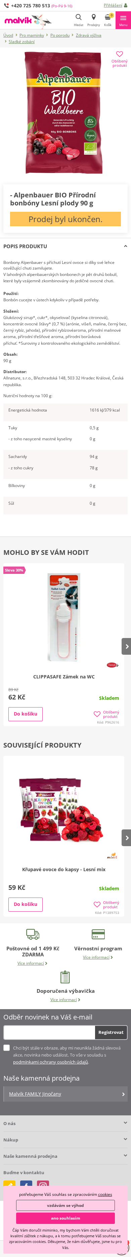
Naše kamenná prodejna (30, 1156)
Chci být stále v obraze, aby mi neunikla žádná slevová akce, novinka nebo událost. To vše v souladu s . (67, 1055)
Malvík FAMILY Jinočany (35, 1094)
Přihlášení (113, 5)
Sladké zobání (22, 41)
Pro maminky (31, 35)
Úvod (8, 35)
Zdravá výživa (88, 35)
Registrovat (111, 1032)
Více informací (30, 963)
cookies (105, 1194)
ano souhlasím (65, 1218)
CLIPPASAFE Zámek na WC (64, 676)
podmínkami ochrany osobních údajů (50, 1062)
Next (126, 646)
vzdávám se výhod (65, 1205)
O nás (9, 1123)
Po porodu (60, 35)
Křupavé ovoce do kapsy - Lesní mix (63, 869)
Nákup (10, 1140)
